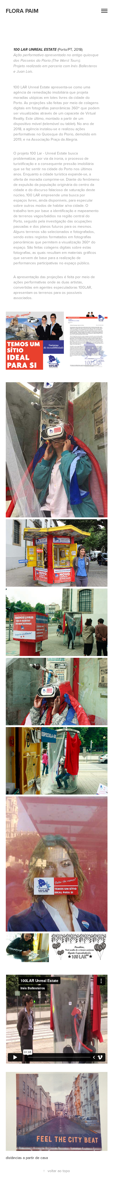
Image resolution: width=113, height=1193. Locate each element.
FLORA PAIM (22, 11)
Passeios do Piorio (35, 61)
